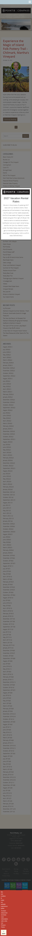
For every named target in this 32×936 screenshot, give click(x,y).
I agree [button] (3, 932)
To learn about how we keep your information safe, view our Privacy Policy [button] (4, 919)
